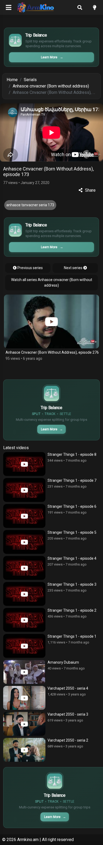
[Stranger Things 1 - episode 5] (24, 542)
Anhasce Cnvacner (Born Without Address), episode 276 (52, 352)
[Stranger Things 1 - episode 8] (24, 464)
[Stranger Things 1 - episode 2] (24, 620)
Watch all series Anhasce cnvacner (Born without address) (51, 282)
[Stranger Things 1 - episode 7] (24, 490)
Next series (73, 268)
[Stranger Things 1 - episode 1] (24, 646)
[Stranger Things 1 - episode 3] (24, 594)
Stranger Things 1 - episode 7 (72, 480)
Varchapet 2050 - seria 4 (68, 688)
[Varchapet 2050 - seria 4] (24, 698)
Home (12, 79)
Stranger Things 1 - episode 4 (72, 558)
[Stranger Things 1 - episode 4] (24, 568)
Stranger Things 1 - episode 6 (72, 506)
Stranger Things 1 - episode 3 (72, 584)
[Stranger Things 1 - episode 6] (24, 516)
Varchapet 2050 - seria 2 (68, 740)
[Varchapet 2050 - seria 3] (24, 724)
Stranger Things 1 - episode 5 (72, 532)
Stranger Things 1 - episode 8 (72, 454)
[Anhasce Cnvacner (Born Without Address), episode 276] (51, 321)
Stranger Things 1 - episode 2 (72, 610)
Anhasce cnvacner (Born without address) (51, 86)
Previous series (30, 268)
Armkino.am (28, 839)
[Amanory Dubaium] (24, 672)
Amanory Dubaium (63, 662)
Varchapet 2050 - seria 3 (68, 714)
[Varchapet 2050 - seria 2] (24, 750)
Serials (30, 79)
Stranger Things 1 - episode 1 (72, 636)
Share (90, 190)
